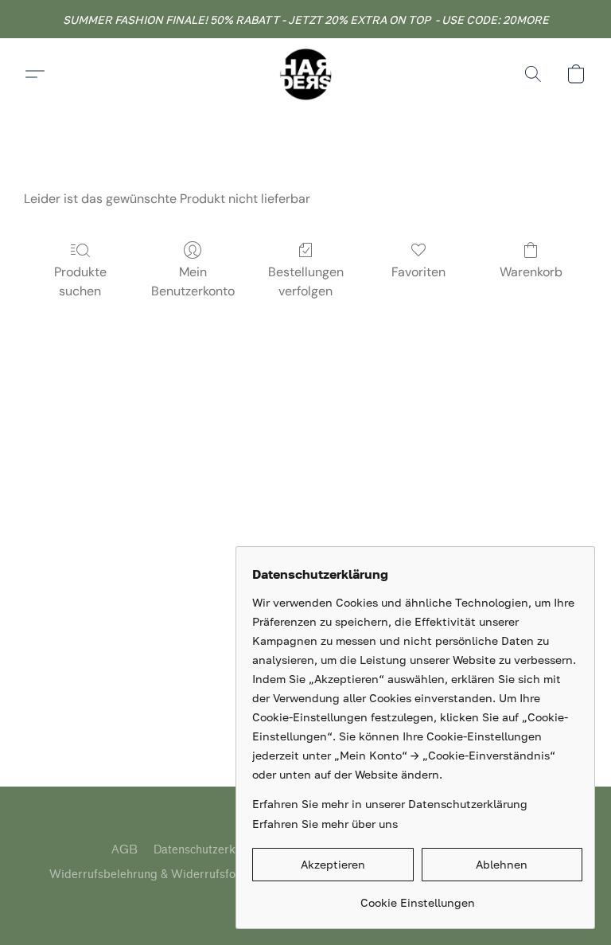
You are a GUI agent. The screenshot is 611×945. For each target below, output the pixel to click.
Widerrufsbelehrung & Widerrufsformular (159, 874)
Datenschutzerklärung (212, 850)
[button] (305, 74)
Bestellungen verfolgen (306, 281)
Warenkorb (531, 272)
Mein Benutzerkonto (193, 281)
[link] (417, 896)
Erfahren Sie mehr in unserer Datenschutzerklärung (389, 803)
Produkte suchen (80, 281)
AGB (124, 850)
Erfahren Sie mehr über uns (325, 823)
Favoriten (418, 272)
